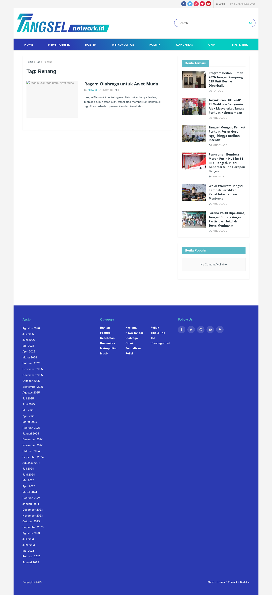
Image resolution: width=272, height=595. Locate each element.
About (210, 582)
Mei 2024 (28, 480)
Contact (232, 582)
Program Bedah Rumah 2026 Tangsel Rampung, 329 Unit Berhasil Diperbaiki (226, 79)
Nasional (131, 327)
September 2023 (33, 527)
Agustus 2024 (31, 462)
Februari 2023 (31, 556)
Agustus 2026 (31, 328)
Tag (38, 62)
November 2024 (33, 445)
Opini (212, 44)
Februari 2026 (31, 363)
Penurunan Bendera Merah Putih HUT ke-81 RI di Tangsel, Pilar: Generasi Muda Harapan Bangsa (227, 162)
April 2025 (29, 416)
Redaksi (92, 90)
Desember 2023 (33, 509)
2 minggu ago (218, 145)
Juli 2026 (28, 334)
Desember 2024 (33, 439)
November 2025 (33, 375)
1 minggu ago (218, 118)
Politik (154, 44)
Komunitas (184, 44)
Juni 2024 (29, 474)
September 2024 (33, 457)
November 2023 (33, 515)
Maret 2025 (30, 421)
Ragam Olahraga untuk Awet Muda (121, 84)
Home (28, 44)
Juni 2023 (29, 544)
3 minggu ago (218, 231)
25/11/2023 (107, 90)
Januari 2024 (31, 503)
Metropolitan (123, 44)
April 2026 (29, 351)
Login (221, 3)
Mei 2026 (28, 345)
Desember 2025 (33, 369)
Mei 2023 (28, 550)
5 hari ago (216, 91)
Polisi (129, 353)
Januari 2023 (31, 562)
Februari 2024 (31, 497)
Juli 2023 (28, 538)
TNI (153, 338)
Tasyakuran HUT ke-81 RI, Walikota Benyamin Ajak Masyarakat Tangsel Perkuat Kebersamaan (227, 106)
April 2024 (29, 486)
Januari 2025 (31, 433)
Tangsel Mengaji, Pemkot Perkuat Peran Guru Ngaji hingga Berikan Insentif (227, 133)
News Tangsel (59, 44)
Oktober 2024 (31, 451)
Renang (47, 62)
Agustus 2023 (31, 533)
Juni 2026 (29, 339)
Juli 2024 (28, 468)
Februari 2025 (31, 427)
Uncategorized (160, 343)
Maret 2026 (30, 357)
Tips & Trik (240, 44)
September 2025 (33, 386)
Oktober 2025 (31, 380)
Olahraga (131, 338)
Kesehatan (107, 338)
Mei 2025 (28, 410)
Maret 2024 (30, 492)
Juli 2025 (28, 398)
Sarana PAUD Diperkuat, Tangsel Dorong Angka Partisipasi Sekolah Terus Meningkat (227, 219)
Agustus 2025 (31, 392)
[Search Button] (251, 23)
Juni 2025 (29, 404)
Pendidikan (133, 348)
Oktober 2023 (31, 521)
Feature (105, 332)
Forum (221, 582)
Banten (90, 44)
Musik (104, 353)
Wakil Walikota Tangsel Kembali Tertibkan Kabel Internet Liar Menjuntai (226, 192)
